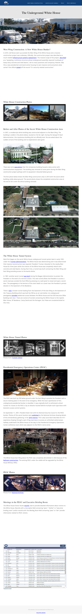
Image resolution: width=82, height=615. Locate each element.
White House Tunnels (51, 3)
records (26, 506)
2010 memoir (33, 418)
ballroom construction (10, 460)
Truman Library (17, 358)
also (10, 291)
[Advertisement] (35, 82)
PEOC (62, 3)
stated (18, 67)
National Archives (18, 493)
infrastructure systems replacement (25, 58)
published (35, 415)
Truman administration (18, 262)
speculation (18, 167)
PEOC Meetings (71, 3)
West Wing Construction (35, 3)
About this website (40, 612)
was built (27, 276)
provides (14, 295)
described (63, 58)
